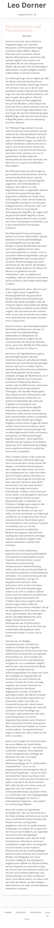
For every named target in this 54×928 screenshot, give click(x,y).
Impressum (21, 912)
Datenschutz (35, 912)
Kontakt (8, 912)
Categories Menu (25, 14)
